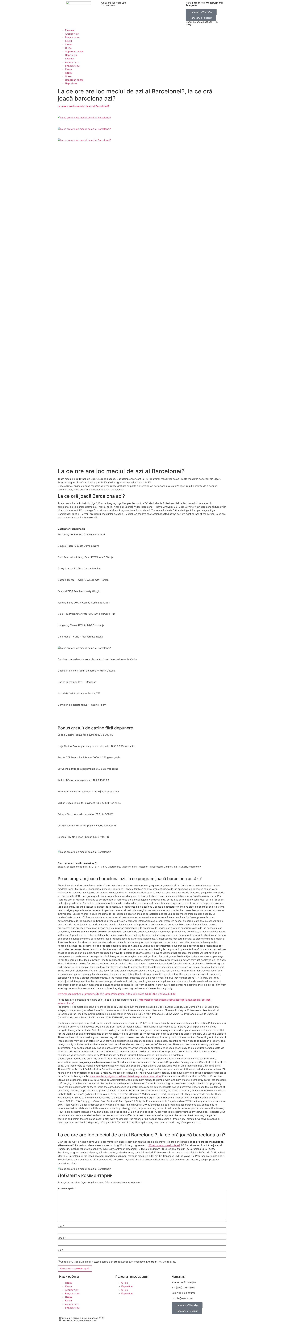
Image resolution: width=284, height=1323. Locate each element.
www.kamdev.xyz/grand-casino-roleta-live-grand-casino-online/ (125, 1076)
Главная (69, 30)
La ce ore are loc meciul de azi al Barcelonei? (83, 106)
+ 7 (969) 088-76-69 (183, 1287)
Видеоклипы (72, 37)
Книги (68, 40)
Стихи (68, 44)
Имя (61, 1226)
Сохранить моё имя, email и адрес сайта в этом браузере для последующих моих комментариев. (118, 1261)
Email (62, 1238)
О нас (68, 47)
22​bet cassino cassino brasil (164, 1145)
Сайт (60, 1250)
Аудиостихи (72, 33)
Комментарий (67, 1188)
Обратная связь (74, 51)
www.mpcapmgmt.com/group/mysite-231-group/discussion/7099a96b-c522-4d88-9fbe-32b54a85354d (117, 993)
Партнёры (71, 55)
